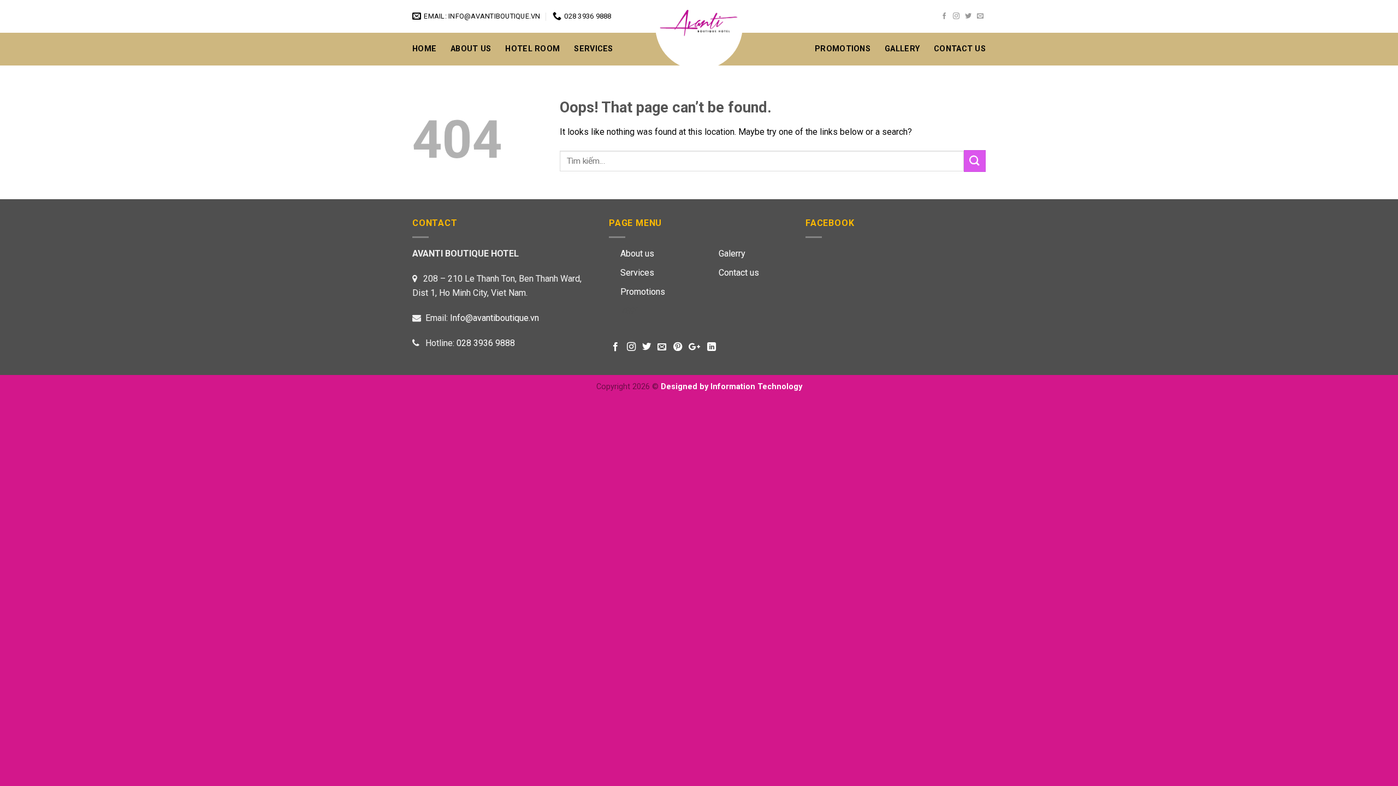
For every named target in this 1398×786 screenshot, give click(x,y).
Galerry (732, 253)
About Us (471, 48)
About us (637, 253)
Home (424, 48)
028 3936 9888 (486, 343)
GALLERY (902, 48)
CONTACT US (960, 48)
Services (593, 48)
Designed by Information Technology (731, 386)
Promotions (842, 48)
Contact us (739, 272)
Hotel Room (532, 48)
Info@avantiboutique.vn (494, 318)
